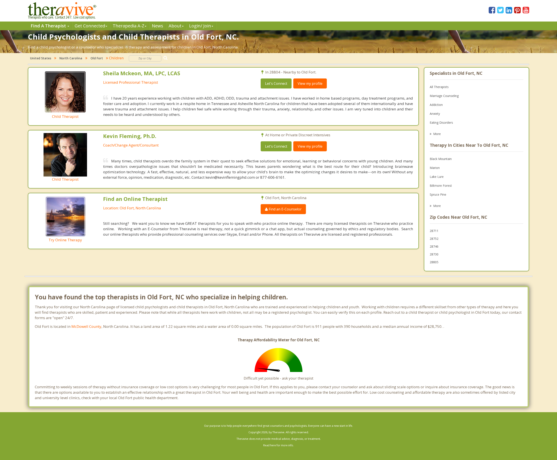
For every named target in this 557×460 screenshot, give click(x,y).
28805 (434, 262)
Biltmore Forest (441, 185)
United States (40, 58)
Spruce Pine (438, 194)
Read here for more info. (278, 445)
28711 (434, 231)
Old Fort (97, 58)
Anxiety (435, 114)
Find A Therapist (49, 26)
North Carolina (70, 58)
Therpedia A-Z (128, 26)
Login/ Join (200, 26)
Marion (435, 168)
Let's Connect (276, 83)
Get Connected (90, 26)
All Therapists (439, 87)
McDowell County (86, 326)
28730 (434, 254)
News (157, 26)
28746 (434, 246)
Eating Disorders (441, 122)
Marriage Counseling (444, 96)
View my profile (310, 83)
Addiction (436, 105)
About (175, 26)
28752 (434, 239)
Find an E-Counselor (285, 209)
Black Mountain (441, 159)
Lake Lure (437, 177)
